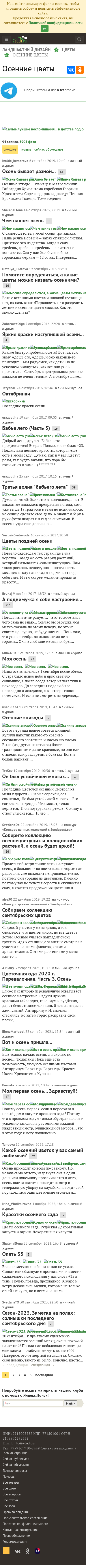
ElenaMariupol (13, 1031)
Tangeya (8, 1144)
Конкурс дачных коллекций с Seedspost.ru (37, 829)
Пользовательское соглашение (25, 1518)
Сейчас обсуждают (16, 1465)
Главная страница (15, 1453)
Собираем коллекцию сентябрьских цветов (27, 912)
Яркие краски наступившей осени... (43, 334)
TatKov (7, 770)
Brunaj (7, 593)
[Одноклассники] (80, 70)
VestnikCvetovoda (16, 535)
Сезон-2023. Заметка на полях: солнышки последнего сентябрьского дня (38, 1318)
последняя (44, 1375)
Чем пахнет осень (23, 220)
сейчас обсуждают (48, 149)
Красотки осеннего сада (30, 1214)
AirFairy (8, 968)
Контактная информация (20, 1530)
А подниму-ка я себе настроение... (42, 599)
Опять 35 (13, 1254)
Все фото (9, 1488)
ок (44, 28)
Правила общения (15, 1512)
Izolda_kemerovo (15, 160)
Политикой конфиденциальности (55, 22)
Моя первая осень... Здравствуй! (39, 1090)
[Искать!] (79, 39)
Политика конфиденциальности (25, 1524)
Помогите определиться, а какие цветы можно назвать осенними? (40, 277)
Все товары (11, 1482)
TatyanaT (9, 388)
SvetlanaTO (10, 1302)
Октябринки (16, 393)
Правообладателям (16, 1535)
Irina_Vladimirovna (16, 1203)
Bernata (8, 1085)
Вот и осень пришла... (27, 1042)
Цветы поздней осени (27, 540)
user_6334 (10, 707)
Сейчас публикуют (16, 1459)
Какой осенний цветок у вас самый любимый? (42, 1153)
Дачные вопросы (15, 1470)
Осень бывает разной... (29, 171)
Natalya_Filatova (15, 269)
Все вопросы (12, 1494)
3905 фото (27, 141)
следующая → (43, 1365)
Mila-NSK (9, 653)
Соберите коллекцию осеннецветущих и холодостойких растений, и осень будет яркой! (42, 840)
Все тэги (9, 1506)
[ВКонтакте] (71, 70)
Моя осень (14, 658)
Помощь (9, 1476)
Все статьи (10, 1500)
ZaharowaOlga (13, 323)
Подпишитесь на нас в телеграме (50, 90)
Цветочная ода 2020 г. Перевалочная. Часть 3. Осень (36, 976)
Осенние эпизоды (22, 717)
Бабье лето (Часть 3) (26, 428)
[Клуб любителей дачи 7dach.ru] (20, 39)
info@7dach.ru (24, 1443)
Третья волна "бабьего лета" (35, 486)
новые (26, 149)
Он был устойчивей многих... (35, 776)
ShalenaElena (12, 210)
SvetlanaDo (11, 824)
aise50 (7, 899)
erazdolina (10, 417)
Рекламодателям (15, 1541)
